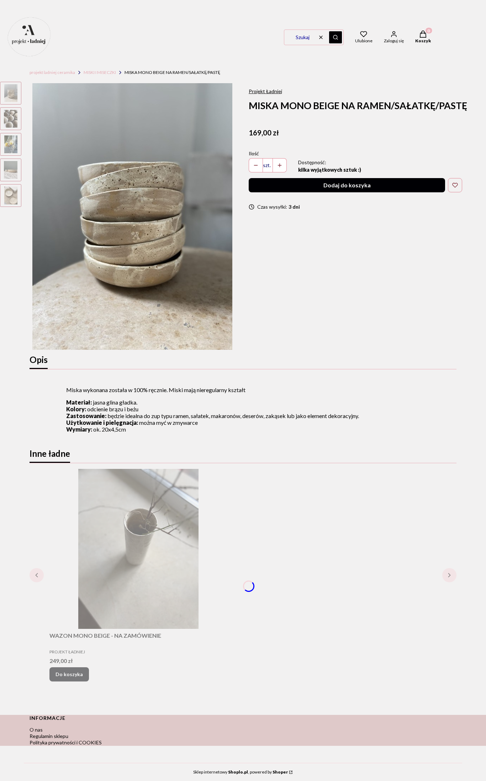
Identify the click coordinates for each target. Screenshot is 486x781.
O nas (36, 730)
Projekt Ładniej (265, 91)
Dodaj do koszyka (347, 185)
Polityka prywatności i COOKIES (66, 742)
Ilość (254, 153)
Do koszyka (69, 674)
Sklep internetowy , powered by (240, 772)
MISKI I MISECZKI (100, 72)
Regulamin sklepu (49, 736)
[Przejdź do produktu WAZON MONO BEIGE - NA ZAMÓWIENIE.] (138, 549)
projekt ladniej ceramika (52, 72)
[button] (335, 37)
